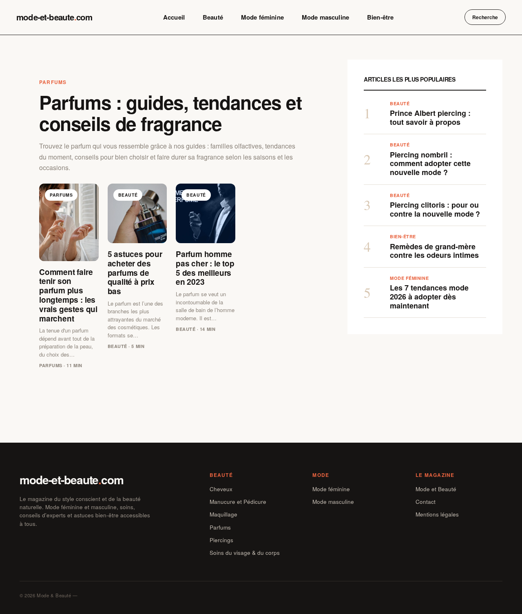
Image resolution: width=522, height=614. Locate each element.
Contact (426, 501)
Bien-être (380, 17)
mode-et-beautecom (54, 17)
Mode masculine (325, 17)
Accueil (174, 17)
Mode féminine (262, 17)
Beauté (213, 17)
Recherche (485, 17)
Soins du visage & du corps (245, 552)
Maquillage (223, 514)
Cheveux (221, 489)
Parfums (220, 527)
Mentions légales (437, 514)
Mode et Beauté (436, 489)
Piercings (221, 540)
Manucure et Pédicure (238, 501)
